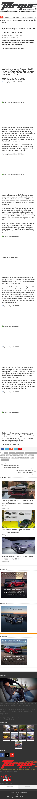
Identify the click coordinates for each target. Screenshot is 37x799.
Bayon (6, 453)
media (3, 455)
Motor (8, 455)
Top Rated (9, 786)
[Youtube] (19, 795)
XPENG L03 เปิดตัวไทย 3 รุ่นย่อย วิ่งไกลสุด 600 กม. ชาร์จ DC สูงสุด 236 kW (18, 531)
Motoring (14, 455)
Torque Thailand (7, 35)
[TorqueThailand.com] (18, 6)
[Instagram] (7, 755)
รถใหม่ (32, 457)
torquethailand (25, 457)
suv (26, 455)
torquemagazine (6, 457)
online (21, 455)
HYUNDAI (12, 453)
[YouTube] (12, 755)
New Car (9, 20)
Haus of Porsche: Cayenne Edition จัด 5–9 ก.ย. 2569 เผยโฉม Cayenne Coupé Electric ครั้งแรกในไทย (18, 503)
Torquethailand (22, 793)
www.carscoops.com (12, 444)
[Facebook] (2, 755)
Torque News (11, 37)
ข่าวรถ (17, 37)
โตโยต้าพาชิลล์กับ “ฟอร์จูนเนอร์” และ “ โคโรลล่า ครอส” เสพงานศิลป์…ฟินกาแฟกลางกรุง (24, 471)
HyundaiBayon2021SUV (31, 453)
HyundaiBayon (19, 453)
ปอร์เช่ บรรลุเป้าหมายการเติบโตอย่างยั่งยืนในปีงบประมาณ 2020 (11, 465)
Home (3, 20)
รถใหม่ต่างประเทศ (5, 460)
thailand (31, 455)
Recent (27, 786)
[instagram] (21, 795)
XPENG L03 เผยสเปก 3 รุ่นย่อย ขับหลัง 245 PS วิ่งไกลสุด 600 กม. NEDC (17, 557)
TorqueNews (15, 457)
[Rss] (16, 795)
